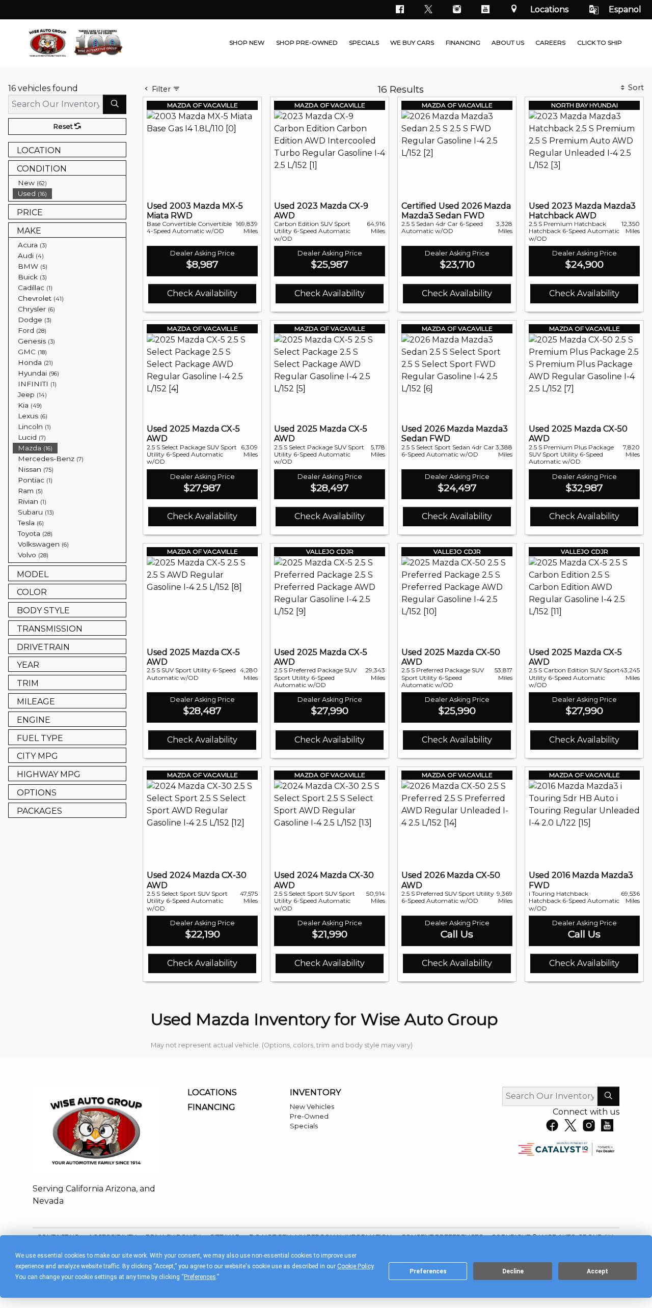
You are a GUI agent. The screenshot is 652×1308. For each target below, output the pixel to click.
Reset (63, 126)
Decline (513, 1271)
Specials (304, 1126)
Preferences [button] (200, 1277)
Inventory (315, 1092)
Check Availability (202, 293)
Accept (597, 1271)
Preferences (428, 1271)
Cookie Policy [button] (355, 1266)
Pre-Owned (309, 1116)
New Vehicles (312, 1107)
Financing (211, 1107)
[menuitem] (69, 183)
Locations (549, 9)
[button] (247, 43)
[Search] (114, 104)
